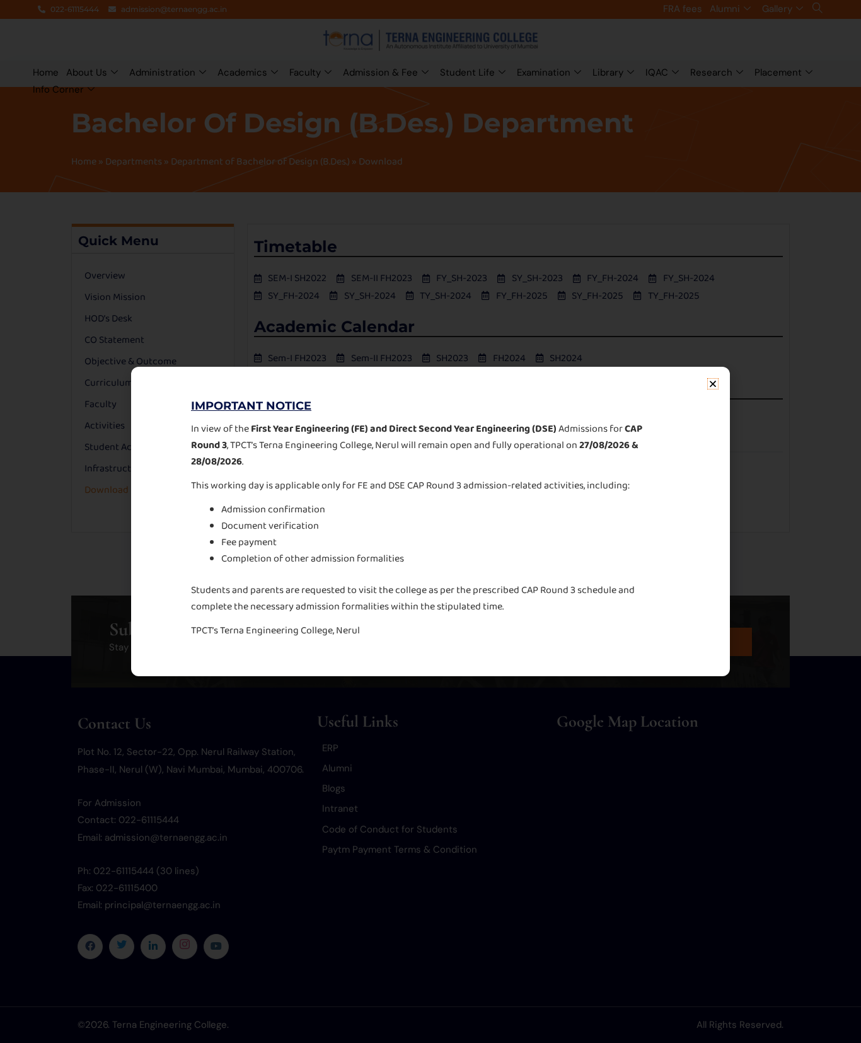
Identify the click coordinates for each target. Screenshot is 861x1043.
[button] (712, 383)
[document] (430, 521)
